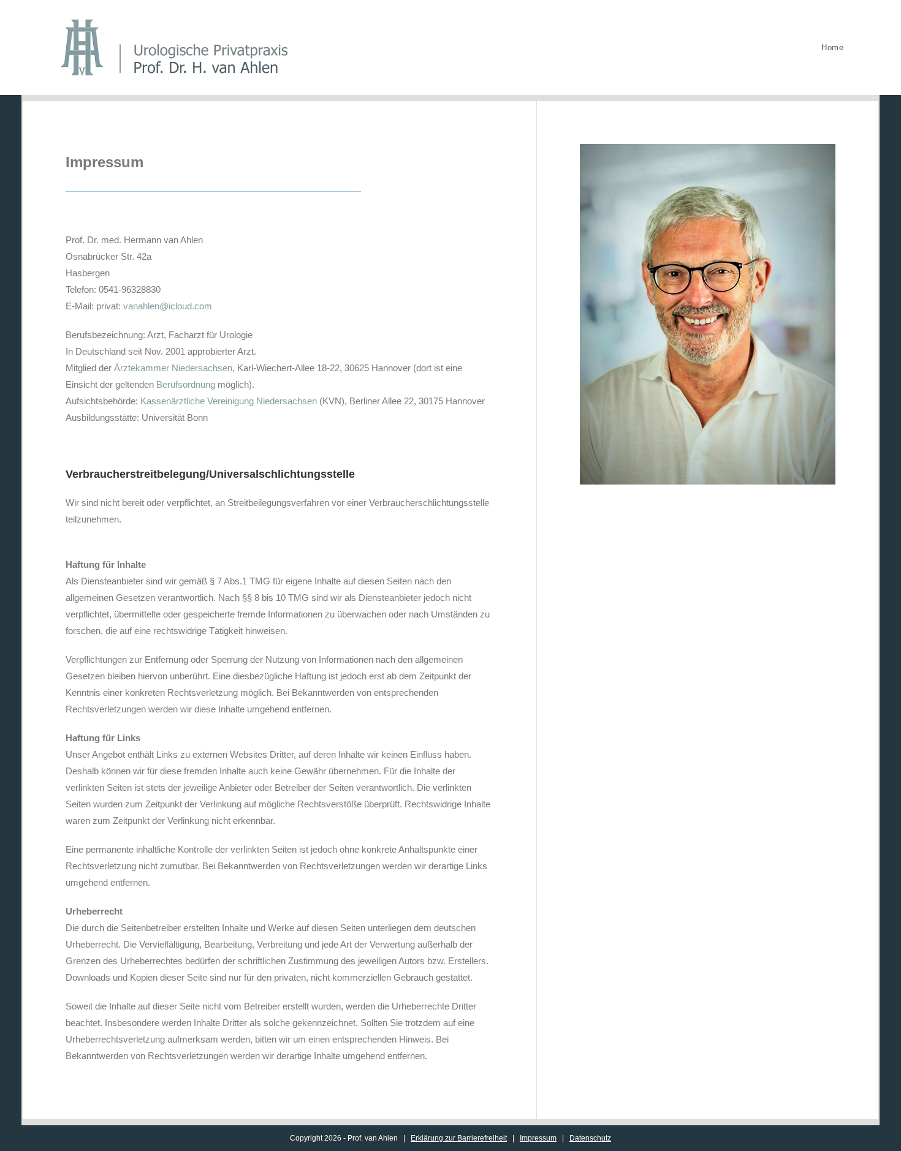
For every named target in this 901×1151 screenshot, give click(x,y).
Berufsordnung (185, 384)
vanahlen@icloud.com (167, 306)
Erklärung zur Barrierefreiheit (459, 1138)
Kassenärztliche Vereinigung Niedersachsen (228, 401)
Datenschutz (590, 1138)
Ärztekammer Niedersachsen (173, 368)
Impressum (538, 1138)
